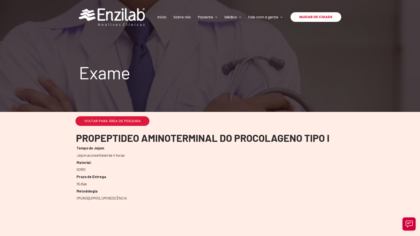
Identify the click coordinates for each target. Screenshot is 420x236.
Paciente (205, 17)
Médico (230, 17)
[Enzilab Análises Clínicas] (112, 17)
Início (161, 17)
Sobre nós (182, 17)
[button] (215, 17)
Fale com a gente (263, 17)
